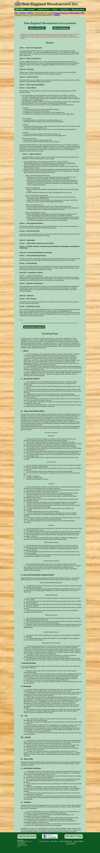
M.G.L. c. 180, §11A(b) (60, 311)
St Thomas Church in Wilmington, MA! (67, 13)
